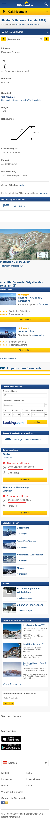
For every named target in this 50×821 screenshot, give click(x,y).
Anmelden (8, 703)
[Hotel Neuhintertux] (8, 650)
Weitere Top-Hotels (11, 684)
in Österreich (43, 305)
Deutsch (12, 763)
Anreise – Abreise (10, 391)
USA (15, 100)
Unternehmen (33, 779)
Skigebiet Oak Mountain (27, 25)
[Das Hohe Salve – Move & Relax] (8, 669)
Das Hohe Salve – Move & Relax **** (34, 664)
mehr (21, 185)
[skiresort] (25, 4)
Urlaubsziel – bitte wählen (13, 401)
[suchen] (46, 4)
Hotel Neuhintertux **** (33, 644)
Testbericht (24, 320)
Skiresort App (8, 731)
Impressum (7, 779)
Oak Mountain (17, 11)
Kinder (15, 410)
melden (43, 193)
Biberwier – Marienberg (16, 487)
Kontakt (5, 773)
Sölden (6, 454)
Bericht (24, 479)
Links (29, 773)
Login (29, 785)
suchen (37, 422)
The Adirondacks (34, 100)
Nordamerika (6, 100)
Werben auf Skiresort (12, 792)
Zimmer (25, 410)
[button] (13, 422)
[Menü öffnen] (4, 4)
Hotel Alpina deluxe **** (34, 625)
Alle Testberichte (7, 358)
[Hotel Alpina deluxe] (8, 631)
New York (22, 100)
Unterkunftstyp (37, 410)
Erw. (5, 410)
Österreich (7, 458)
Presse (4, 785)
